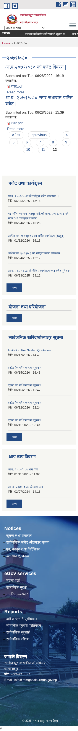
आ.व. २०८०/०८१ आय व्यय (23, 469)
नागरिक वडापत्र (17, 594)
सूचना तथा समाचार (19, 536)
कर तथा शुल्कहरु (17, 556)
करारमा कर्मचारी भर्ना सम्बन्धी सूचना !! (41, 34)
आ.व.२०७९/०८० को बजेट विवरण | (35, 67)
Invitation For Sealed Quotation (29, 350)
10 (28, 149)
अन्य (14, 287)
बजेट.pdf (17, 86)
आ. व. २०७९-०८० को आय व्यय (25, 487)
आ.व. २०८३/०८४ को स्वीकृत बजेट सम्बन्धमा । (33, 196)
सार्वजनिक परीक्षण (17, 639)
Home (6, 43)
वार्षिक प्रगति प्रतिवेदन (21, 619)
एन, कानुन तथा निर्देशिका (23, 549)
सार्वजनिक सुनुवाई (18, 632)
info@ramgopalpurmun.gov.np (35, 680)
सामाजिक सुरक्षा (16, 587)
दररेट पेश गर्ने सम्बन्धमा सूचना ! (24, 367)
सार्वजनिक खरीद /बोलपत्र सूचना (27, 542)
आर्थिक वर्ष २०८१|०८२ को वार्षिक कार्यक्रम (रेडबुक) (36, 235)
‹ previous (39, 135)
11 (43, 149)
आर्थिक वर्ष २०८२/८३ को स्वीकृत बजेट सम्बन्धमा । (35, 253)
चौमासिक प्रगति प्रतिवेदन (23, 626)
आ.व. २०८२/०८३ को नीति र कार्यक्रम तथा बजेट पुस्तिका (39, 270)
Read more (15, 92)
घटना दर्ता (13, 581)
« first (16, 135)
